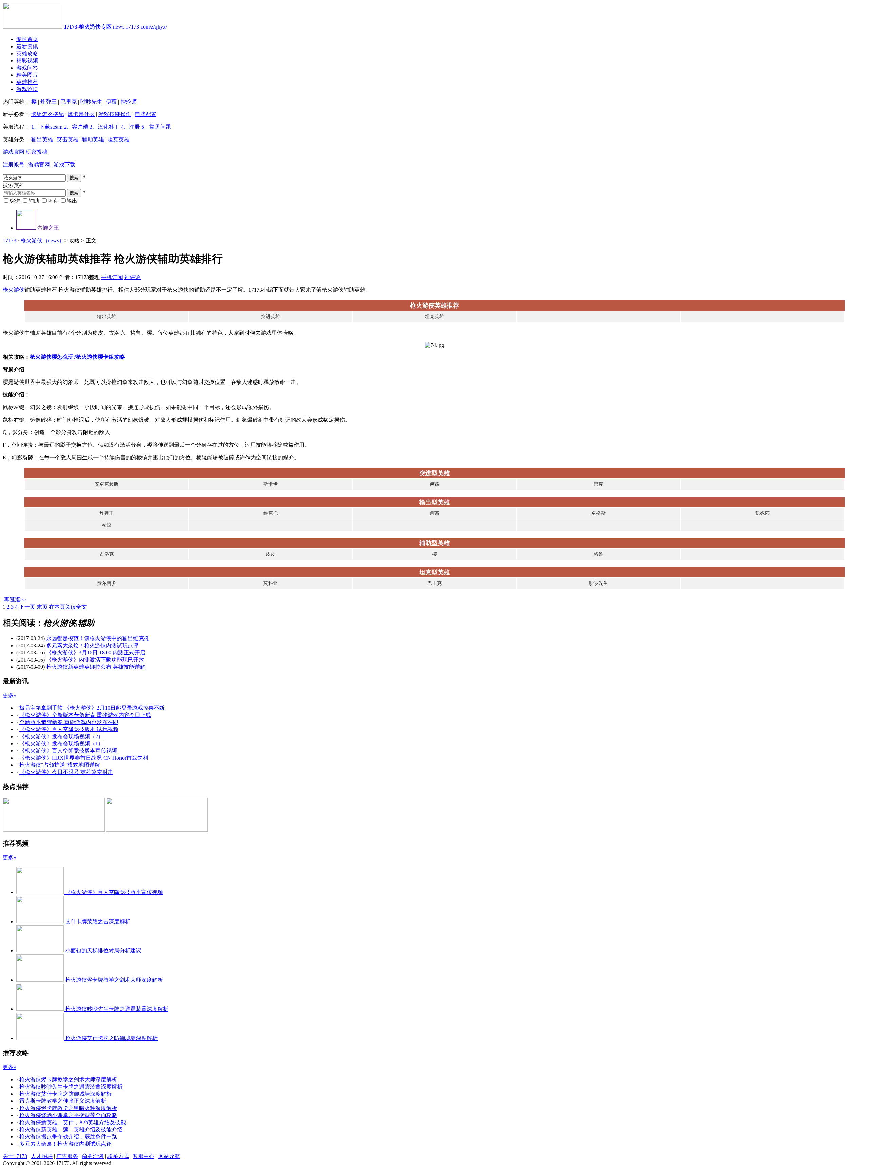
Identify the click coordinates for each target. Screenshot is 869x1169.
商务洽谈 (93, 1156)
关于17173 (15, 1156)
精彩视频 (27, 60)
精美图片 (27, 75)
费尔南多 (106, 583)
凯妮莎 (762, 513)
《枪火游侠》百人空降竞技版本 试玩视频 (68, 729)
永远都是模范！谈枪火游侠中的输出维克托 (97, 638)
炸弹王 (48, 102)
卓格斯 (598, 513)
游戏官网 (13, 152)
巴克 (598, 484)
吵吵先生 (91, 102)
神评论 (132, 277)
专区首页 (27, 39)
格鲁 (598, 554)
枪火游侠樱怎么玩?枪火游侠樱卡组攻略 (77, 357)
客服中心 (143, 1156)
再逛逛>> (15, 599)
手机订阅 (112, 277)
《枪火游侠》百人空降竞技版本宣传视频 (68, 751)
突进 (15, 201)
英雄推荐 (27, 82)
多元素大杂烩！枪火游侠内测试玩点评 (92, 645)
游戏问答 (27, 68)
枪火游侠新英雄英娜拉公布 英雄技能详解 (95, 667)
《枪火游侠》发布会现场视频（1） (61, 743)
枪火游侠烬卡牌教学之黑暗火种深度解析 (68, 1108)
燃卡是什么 (81, 114)
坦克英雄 (118, 139)
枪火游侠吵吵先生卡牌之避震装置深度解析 (71, 1087)
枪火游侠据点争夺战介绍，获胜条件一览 (68, 1136)
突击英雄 (67, 139)
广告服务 (67, 1156)
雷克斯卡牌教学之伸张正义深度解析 (62, 1101)
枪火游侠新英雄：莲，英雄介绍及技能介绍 (71, 1129)
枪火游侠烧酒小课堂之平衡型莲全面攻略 (68, 1115)
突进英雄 (270, 316)
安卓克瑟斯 (106, 484)
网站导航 (169, 1156)
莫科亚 (270, 583)
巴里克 (68, 102)
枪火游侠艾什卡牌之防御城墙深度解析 (65, 1094)
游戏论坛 (27, 89)
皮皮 (270, 554)
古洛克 (106, 554)
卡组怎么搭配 (47, 114)
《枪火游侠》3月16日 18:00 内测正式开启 (95, 652)
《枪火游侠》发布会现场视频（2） (61, 736)
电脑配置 (145, 114)
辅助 (34, 201)
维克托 (270, 513)
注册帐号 (13, 164)
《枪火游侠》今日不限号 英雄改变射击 (66, 772)
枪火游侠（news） (42, 240)
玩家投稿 (37, 152)
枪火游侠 (13, 290)
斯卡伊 (270, 484)
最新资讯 (27, 46)
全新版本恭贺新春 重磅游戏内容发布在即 (68, 722)
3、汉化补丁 (103, 127)
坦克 (53, 201)
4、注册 (129, 127)
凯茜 (434, 513)
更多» (9, 695)
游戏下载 (64, 164)
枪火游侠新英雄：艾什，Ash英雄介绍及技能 (72, 1122)
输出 (72, 201)
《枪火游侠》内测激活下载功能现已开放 (95, 660)
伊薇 (111, 102)
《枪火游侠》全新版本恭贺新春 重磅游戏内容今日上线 (85, 715)
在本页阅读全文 (68, 607)
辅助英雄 (93, 139)
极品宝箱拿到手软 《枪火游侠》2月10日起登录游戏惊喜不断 (92, 708)
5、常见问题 (155, 127)
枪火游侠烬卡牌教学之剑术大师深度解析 (68, 1079)
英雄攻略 (27, 53)
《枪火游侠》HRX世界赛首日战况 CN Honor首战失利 (83, 758)
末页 (42, 607)
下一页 (27, 607)
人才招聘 (42, 1156)
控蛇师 (129, 102)
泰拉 (106, 524)
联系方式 (118, 1156)
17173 (9, 240)
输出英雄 (42, 139)
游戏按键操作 (114, 114)
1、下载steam (46, 127)
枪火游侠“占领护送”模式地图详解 (59, 765)
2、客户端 (75, 127)
